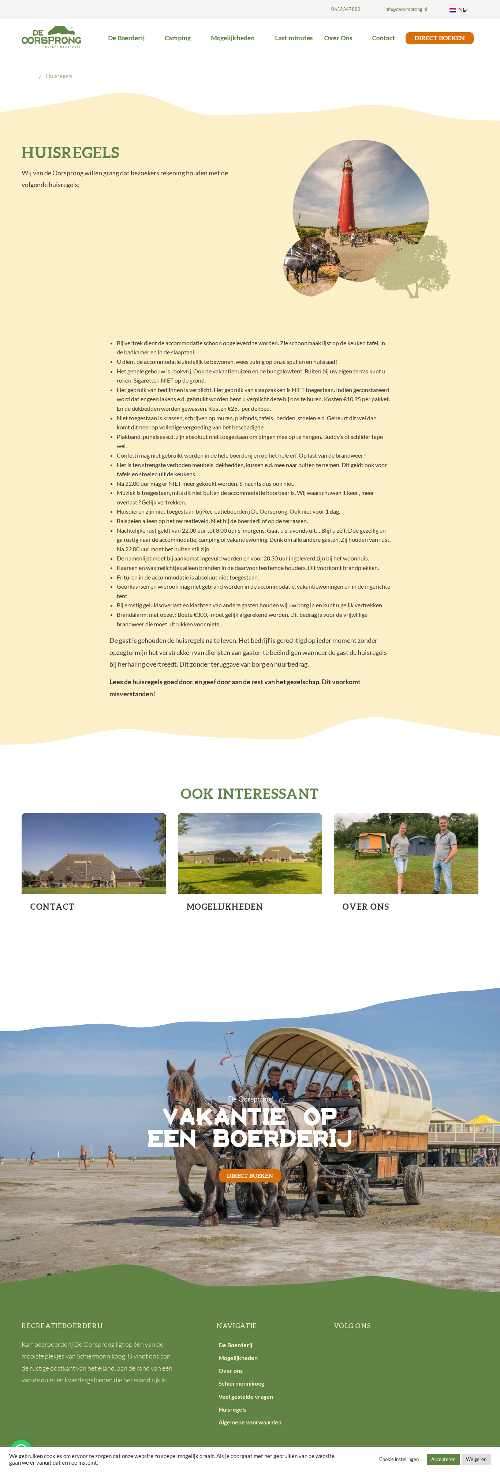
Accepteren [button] (443, 1459)
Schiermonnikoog (241, 1383)
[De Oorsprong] (51, 35)
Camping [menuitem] (178, 38)
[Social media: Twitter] (366, 1349)
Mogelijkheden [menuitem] (233, 38)
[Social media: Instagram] (388, 1349)
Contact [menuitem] (383, 38)
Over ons (231, 1370)
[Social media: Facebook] (343, 1349)
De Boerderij (235, 1344)
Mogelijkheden (238, 1357)
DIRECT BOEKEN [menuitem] (439, 38)
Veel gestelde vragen (246, 1396)
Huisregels (232, 1409)
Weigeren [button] (476, 1459)
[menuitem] (340, 9)
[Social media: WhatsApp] (411, 1349)
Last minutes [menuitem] (294, 38)
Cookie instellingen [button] (399, 1459)
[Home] (31, 75)
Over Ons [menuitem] (339, 38)
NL (461, 9)
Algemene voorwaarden (250, 1422)
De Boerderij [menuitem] (127, 38)
